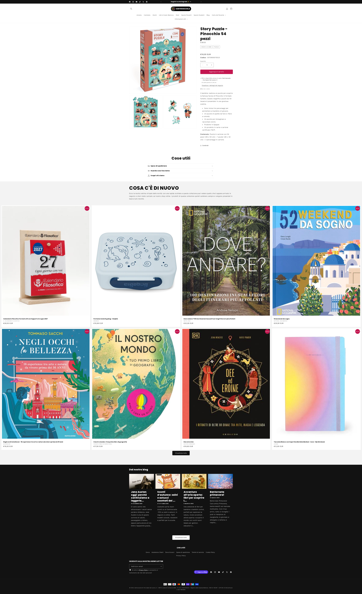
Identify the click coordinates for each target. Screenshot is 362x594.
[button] (131, 9)
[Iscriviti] (161, 566)
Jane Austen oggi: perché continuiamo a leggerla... (140, 496)
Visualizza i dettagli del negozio (212, 85)
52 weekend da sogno (282, 319)
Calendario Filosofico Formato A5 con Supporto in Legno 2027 (25, 319)
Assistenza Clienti (157, 552)
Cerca (148, 552)
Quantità (203, 61)
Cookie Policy (210, 552)
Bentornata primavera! (217, 493)
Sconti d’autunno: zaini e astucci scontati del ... (167, 496)
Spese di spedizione (183, 552)
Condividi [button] (205, 145)
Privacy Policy (181, 555)
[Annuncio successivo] (201, 2)
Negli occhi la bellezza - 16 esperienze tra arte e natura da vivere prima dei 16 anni (33, 442)
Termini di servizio (198, 552)
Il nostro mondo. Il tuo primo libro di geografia (110, 442)
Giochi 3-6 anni (206, 47)
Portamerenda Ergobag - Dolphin (106, 319)
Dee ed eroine (189, 442)
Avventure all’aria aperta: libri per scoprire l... (194, 496)
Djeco (203, 42)
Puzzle (216, 47)
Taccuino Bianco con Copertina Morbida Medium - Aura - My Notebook (299, 442)
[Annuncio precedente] (161, 2)
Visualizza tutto (181, 453)
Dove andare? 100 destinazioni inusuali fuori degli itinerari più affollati (209, 319)
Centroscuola (138, 587)
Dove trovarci (169, 552)
